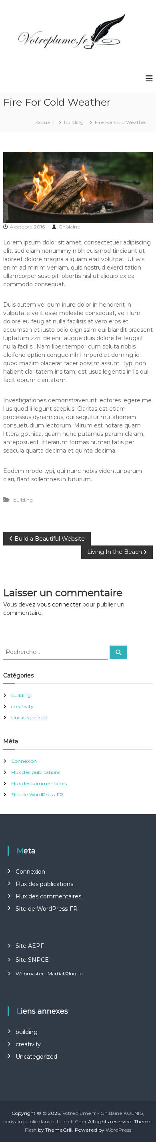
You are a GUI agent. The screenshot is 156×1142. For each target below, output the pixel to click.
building (74, 122)
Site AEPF (30, 945)
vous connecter (59, 604)
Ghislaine (69, 227)
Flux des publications (35, 772)
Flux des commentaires (39, 783)
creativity (22, 706)
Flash (31, 1130)
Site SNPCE (32, 959)
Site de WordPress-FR (37, 794)
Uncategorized (29, 718)
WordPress (118, 1130)
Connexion (24, 761)
